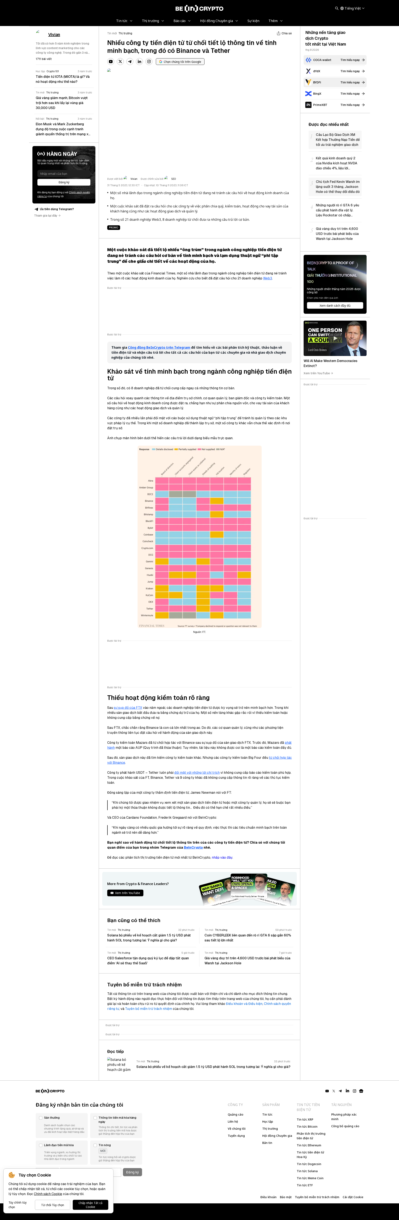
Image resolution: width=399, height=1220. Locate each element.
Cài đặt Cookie (353, 1197)
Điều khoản (268, 1197)
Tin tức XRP (305, 1119)
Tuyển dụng (236, 1136)
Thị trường (125, 33)
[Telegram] (129, 61)
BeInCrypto (193, 847)
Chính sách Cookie (48, 1194)
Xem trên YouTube (317, 373)
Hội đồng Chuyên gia (277, 1136)
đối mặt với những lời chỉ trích (197, 772)
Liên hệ (233, 1121)
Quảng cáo (235, 1114)
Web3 (267, 278)
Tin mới (112, 33)
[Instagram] (149, 61)
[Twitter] (120, 61)
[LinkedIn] (139, 61)
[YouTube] (110, 61)
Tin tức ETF (305, 1185)
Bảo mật (286, 1197)
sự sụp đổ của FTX (128, 707)
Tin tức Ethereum (309, 1145)
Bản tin (267, 1143)
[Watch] (335, 338)
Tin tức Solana (307, 1171)
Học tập (267, 1121)
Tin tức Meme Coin (310, 1178)
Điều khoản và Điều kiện (244, 1004)
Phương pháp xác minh (344, 1116)
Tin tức (267, 1114)
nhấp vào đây (222, 857)
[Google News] (361, 1091)
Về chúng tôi (237, 1129)
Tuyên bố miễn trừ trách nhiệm (148, 1009)
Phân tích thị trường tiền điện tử (311, 1136)
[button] (62, 1125)
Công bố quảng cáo (345, 1126)
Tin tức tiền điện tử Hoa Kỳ (310, 1154)
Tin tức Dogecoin (309, 1164)
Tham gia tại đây (45, 215)
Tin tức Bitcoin (307, 1126)
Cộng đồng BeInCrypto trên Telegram (159, 347)
